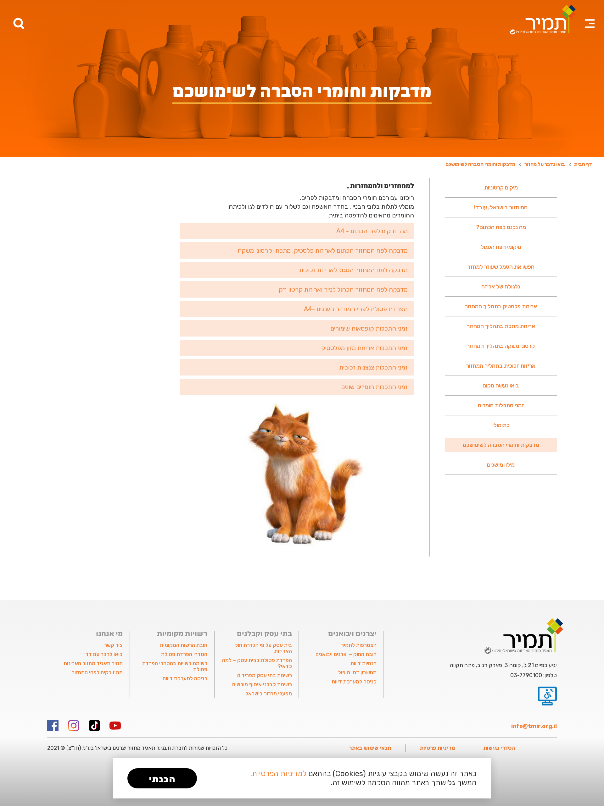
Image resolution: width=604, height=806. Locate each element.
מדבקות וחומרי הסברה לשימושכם (501, 444)
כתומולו (501, 425)
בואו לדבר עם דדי (103, 654)
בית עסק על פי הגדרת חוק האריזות (263, 648)
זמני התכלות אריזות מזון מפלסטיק (364, 348)
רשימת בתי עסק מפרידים (264, 675)
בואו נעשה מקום (501, 385)
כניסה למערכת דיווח (354, 681)
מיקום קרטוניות (501, 187)
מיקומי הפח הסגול (501, 247)
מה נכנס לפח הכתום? (501, 227)
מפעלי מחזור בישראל (268, 693)
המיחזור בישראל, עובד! (501, 207)
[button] (590, 15)
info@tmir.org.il (534, 726)
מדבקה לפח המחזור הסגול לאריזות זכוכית (353, 270)
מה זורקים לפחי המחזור (97, 672)
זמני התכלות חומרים (501, 405)
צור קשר (113, 645)
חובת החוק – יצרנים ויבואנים (346, 654)
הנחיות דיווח (363, 663)
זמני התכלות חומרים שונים (374, 387)
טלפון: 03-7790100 (533, 675)
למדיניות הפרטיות (279, 773)
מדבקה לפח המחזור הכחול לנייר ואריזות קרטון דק (343, 289)
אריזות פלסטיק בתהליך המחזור (501, 306)
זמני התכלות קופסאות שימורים (369, 328)
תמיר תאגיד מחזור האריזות (93, 663)
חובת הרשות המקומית (183, 645)
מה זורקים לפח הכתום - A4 (372, 231)
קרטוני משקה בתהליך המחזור (501, 346)
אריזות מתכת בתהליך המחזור (501, 326)
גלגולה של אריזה (500, 286)
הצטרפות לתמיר (358, 645)
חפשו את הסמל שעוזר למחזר (500, 266)
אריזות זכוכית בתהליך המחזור (500, 365)
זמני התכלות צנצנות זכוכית (373, 367)
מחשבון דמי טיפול (357, 672)
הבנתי (162, 779)
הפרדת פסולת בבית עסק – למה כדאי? (257, 663)
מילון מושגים (501, 464)
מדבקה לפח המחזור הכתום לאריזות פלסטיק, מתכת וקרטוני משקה (323, 250)
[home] (543, 20)
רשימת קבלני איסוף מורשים (262, 684)
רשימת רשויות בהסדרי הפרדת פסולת (174, 666)
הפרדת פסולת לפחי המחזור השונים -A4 (356, 309)
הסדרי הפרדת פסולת (184, 654)
